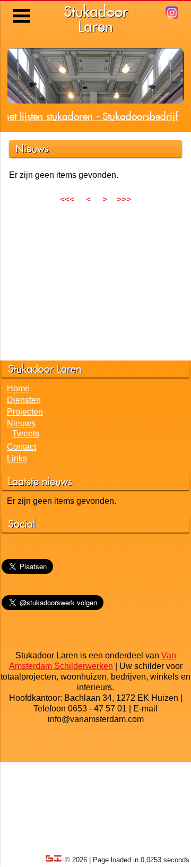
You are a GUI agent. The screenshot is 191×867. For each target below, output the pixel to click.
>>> (124, 199)
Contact (21, 446)
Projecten (25, 411)
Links (17, 458)
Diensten (24, 400)
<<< (67, 199)
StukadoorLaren (96, 19)
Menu (22, 8)
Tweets (25, 433)
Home (18, 388)
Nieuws (21, 423)
